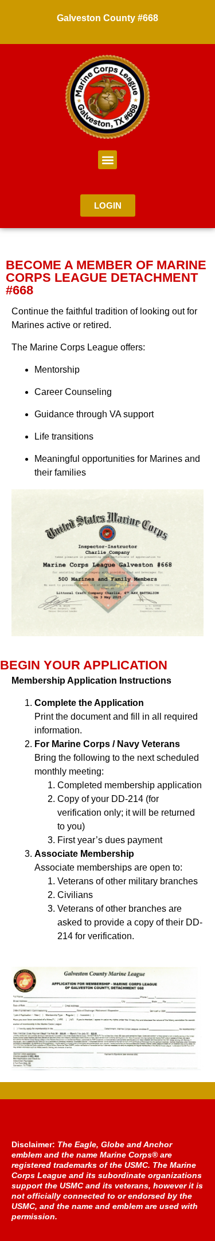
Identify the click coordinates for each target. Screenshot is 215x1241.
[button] (107, 159)
